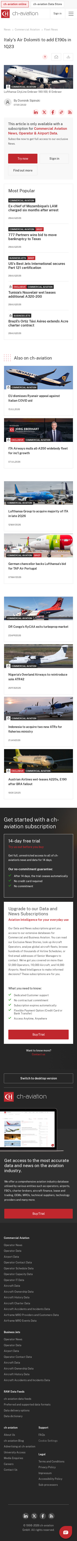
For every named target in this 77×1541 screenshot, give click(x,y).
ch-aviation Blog (14, 1440)
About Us (9, 1434)
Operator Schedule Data (19, 1268)
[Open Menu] (71, 13)
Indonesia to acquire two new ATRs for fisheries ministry (35, 729)
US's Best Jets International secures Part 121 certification (36, 266)
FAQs (41, 1434)
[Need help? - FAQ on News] (44, 57)
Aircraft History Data (17, 1297)
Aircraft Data (12, 1285)
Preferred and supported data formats (27, 1404)
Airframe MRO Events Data (20, 1320)
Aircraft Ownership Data (19, 1291)
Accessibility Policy (50, 1478)
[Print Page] (68, 57)
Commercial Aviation (27, 29)
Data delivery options (17, 1410)
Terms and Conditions (51, 1461)
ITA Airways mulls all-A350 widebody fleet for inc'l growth (38, 451)
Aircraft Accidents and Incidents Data (27, 1309)
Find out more (23, 170)
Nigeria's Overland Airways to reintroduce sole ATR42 (37, 677)
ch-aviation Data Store (47, 4)
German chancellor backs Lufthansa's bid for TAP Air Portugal (37, 566)
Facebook (53, 112)
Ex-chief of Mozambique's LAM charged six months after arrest (33, 208)
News (7, 29)
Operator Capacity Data (18, 1274)
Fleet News (51, 29)
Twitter (34, 1516)
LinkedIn (36, 112)
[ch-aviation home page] (19, 14)
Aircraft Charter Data (17, 1303)
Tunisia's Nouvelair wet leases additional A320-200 (32, 294)
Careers (8, 1464)
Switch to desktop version (38, 1078)
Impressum (45, 1473)
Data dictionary (13, 1416)
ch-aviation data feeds (17, 1398)
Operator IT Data (14, 1280)
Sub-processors (48, 1484)
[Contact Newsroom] (56, 57)
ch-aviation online (14, 4)
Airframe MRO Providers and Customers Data (31, 1315)
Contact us (38, 1054)
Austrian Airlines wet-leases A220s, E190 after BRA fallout (37, 782)
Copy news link (61, 112)
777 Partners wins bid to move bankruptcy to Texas (32, 237)
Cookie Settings (48, 1440)
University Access (14, 1452)
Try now (23, 158)
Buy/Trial (39, 1034)
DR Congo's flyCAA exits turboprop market (38, 626)
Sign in (57, 13)
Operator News (13, 1245)
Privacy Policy (47, 1467)
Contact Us (10, 1469)
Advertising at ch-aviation (19, 1446)
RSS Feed (70, 112)
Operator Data (12, 1250)
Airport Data (11, 1256)
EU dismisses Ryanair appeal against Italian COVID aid (34, 398)
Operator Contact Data (18, 1262)
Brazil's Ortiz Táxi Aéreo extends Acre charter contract (38, 323)
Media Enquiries (13, 1458)
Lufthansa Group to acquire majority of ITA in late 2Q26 (38, 514)
